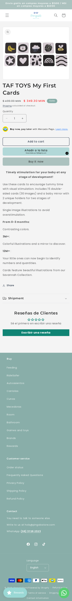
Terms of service (37, 593)
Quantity (8, 111)
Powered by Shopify (38, 587)
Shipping (7, 105)
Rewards (12, 446)
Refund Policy (15, 498)
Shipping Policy (16, 491)
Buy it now (36, 161)
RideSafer (13, 375)
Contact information (38, 598)
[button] (7, 15)
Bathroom (13, 422)
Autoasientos (15, 383)
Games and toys (18, 430)
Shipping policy (57, 593)
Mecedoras (14, 406)
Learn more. (62, 129)
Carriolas (13, 391)
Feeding (12, 367)
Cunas (11, 399)
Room (11, 414)
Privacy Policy (15, 483)
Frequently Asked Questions (25, 475)
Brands (11, 438)
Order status (15, 467)
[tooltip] (66, 153)
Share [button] (10, 285)
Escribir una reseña (36, 333)
